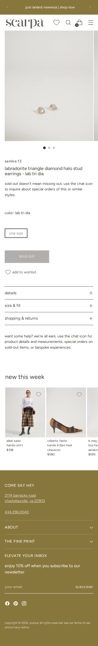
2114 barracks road (20, 495)
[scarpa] (24, 22)
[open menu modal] (90, 22)
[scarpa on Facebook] (8, 604)
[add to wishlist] (38, 394)
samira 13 (13, 161)
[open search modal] (68, 22)
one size (16, 233)
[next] (90, 7)
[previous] (8, 7)
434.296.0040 (17, 512)
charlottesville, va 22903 (25, 500)
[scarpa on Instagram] (24, 604)
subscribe (84, 587)
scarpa (34, 623)
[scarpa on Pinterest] (16, 604)
